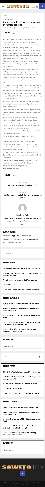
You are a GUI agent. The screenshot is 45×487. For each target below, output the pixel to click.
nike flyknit (33, 218)
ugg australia (23, 221)
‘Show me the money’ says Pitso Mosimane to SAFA (21, 289)
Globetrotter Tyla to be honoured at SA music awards (21, 268)
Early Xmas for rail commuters (29, 304)
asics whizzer (24, 218)
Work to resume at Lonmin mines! (22, 185)
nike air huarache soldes (12, 218)
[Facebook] (22, 473)
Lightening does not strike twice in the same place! (22, 196)
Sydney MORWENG (9, 304)
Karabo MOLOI (9, 28)
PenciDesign (26, 485)
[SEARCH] (39, 253)
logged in (15, 236)
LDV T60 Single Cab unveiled (13, 285)
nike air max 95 (33, 221)
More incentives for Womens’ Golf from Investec (20, 280)
